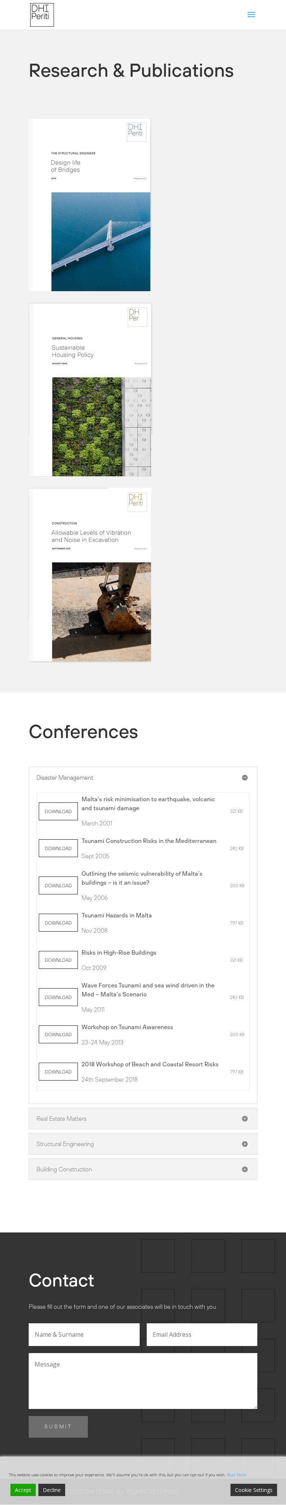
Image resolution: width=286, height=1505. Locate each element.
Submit (58, 1426)
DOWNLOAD (58, 811)
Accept (23, 1489)
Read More (236, 1474)
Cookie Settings (254, 1489)
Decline (52, 1489)
